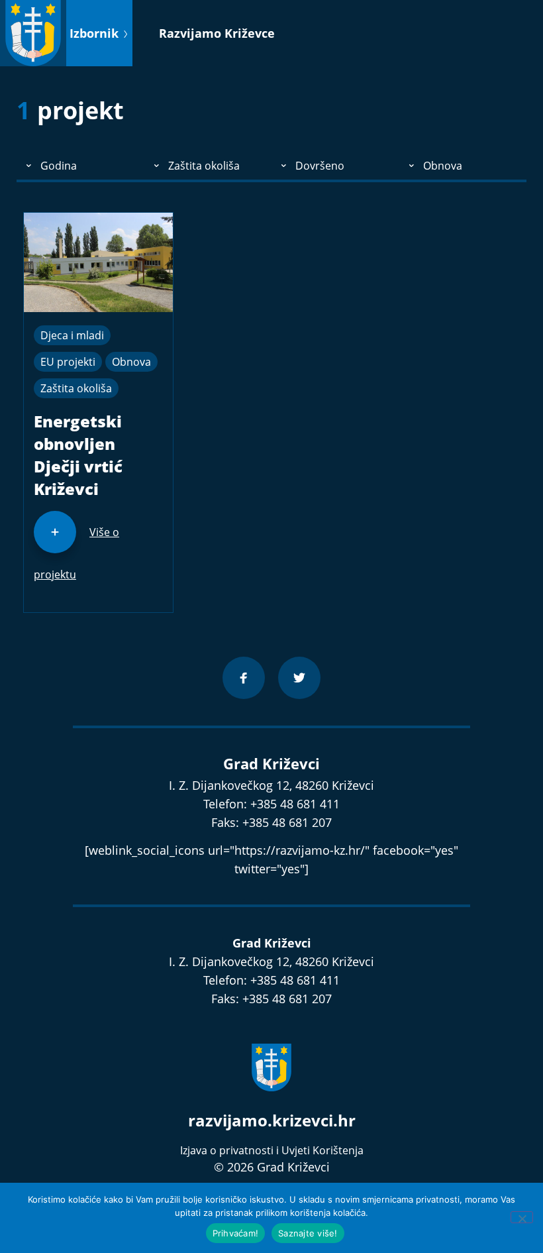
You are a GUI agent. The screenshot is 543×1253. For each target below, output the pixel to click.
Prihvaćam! (236, 1233)
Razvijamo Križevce (217, 33)
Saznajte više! (308, 1233)
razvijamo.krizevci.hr (272, 1120)
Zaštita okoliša (76, 388)
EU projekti (67, 361)
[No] (522, 1217)
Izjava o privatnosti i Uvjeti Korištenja (272, 1150)
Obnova (131, 361)
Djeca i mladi (72, 335)
